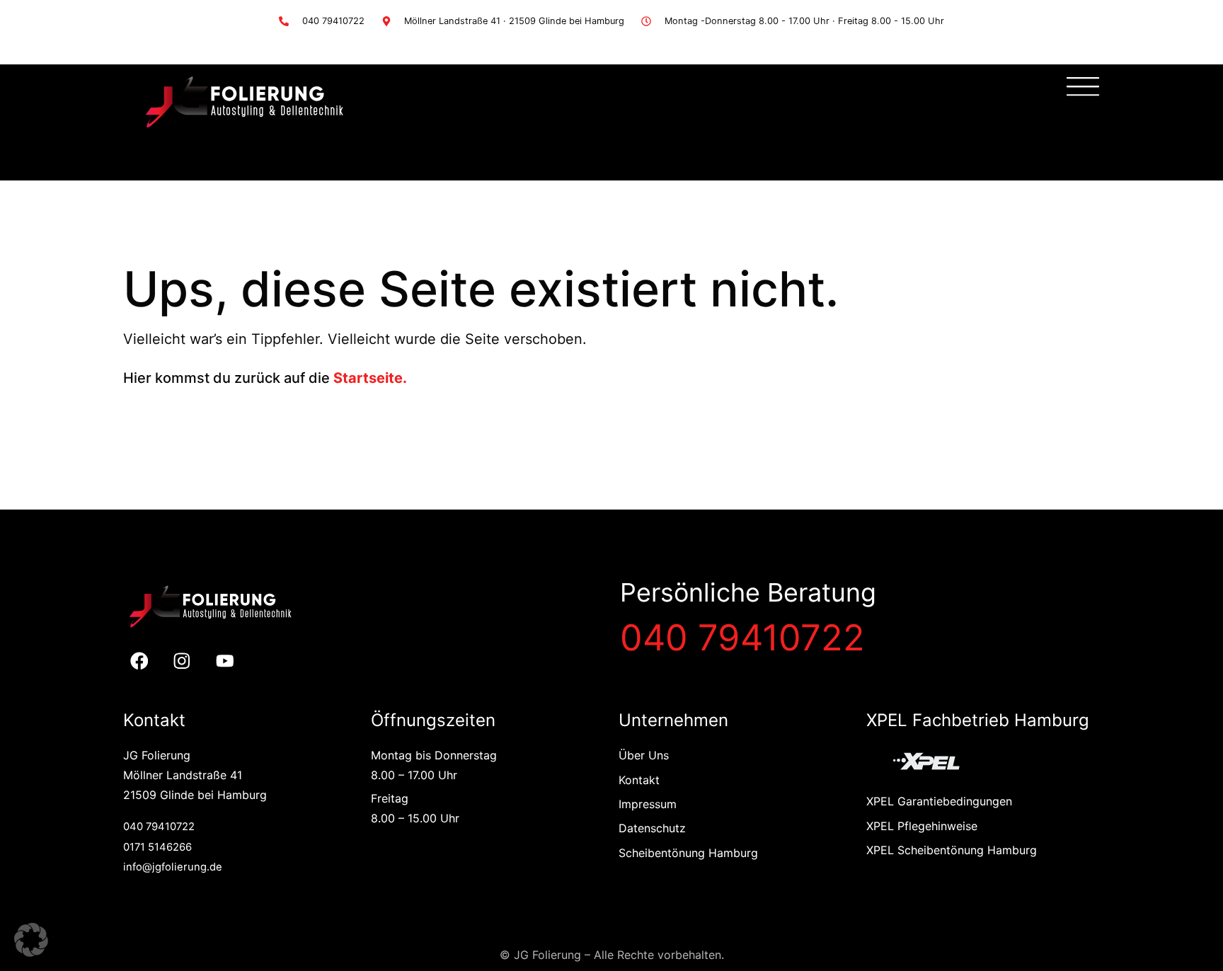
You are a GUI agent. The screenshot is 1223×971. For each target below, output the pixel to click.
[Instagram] (182, 661)
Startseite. (370, 377)
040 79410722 (742, 637)
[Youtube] (225, 661)
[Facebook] (139, 661)
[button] (31, 940)
